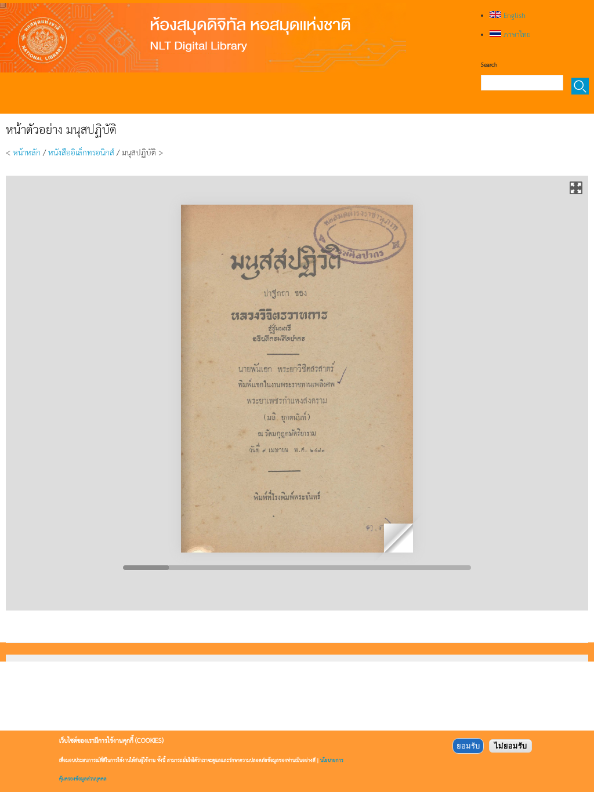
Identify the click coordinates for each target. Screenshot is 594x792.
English (513, 15)
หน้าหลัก (27, 152)
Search (489, 64)
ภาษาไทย (516, 34)
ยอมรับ (468, 746)
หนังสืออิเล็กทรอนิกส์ (81, 152)
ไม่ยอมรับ (510, 746)
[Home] (203, 37)
